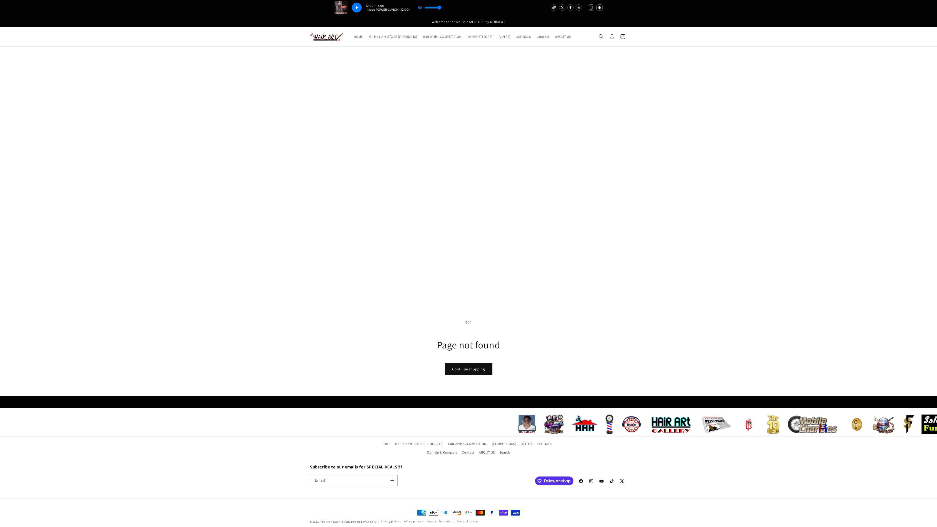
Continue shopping (468, 369)
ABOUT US (487, 452)
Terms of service (467, 521)
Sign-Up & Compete (442, 452)
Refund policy (412, 521)
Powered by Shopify (363, 521)
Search (504, 452)
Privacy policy (390, 521)
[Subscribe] (392, 480)
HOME (385, 444)
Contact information (439, 521)
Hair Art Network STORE (335, 521)
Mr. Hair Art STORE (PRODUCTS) (419, 444)
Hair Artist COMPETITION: (467, 444)
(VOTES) (527, 444)
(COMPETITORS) (504, 444)
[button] (601, 36)
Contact (468, 452)
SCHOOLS (544, 444)
